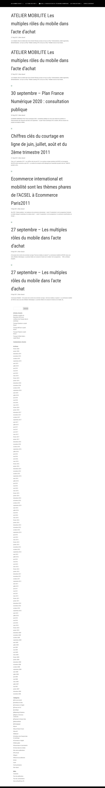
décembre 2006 (17, 691)
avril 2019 (15, 373)
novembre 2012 (17, 547)
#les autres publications (19, 750)
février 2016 (16, 464)
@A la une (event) (17, 700)
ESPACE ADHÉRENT (89, 3)
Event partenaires (17, 765)
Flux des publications (18, 776)
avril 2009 (15, 652)
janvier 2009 (16, 659)
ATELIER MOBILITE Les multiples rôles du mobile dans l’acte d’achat (39, 60)
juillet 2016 (16, 451)
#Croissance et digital (18, 740)
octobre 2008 (16, 667)
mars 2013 (15, 539)
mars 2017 (15, 434)
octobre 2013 (16, 530)
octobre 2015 (16, 473)
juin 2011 (15, 588)
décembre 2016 (17, 441)
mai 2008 (15, 679)
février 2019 (16, 378)
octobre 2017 (16, 417)
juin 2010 (15, 618)
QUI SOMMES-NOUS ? (16, 3)
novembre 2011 (17, 576)
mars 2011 (15, 596)
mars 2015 (15, 490)
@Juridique (16, 710)
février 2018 (16, 407)
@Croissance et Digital (18, 705)
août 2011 (15, 583)
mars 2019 (15, 375)
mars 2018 (15, 405)
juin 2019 (15, 368)
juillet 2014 (16, 510)
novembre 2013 (17, 527)
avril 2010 (15, 623)
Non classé (22, 37)
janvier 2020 (16, 351)
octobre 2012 (16, 549)
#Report (15, 755)
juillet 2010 (16, 615)
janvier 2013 (16, 544)
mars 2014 (15, 517)
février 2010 (16, 628)
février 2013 (16, 542)
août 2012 (15, 554)
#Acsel (15, 726)
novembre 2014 (17, 500)
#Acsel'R (15, 731)
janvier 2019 (16, 380)
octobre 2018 (16, 388)
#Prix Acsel (16, 753)
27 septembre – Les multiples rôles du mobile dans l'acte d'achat (39, 238)
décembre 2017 (17, 412)
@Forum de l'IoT (17, 707)
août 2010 (15, 613)
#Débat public (16, 743)
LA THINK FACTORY (30, 3)
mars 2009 (15, 654)
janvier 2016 (16, 466)
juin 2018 (15, 397)
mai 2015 (15, 486)
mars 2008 (15, 681)
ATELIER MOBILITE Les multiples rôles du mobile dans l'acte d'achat (39, 23)
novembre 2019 (17, 356)
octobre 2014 (16, 503)
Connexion (15, 773)
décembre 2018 (17, 383)
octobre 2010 (16, 608)
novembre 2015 (17, 471)
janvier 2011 (16, 601)
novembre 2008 (17, 664)
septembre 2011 (17, 581)
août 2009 (15, 642)
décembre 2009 (17, 632)
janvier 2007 (16, 689)
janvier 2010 (16, 630)
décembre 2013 (17, 525)
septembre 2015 (17, 476)
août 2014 (15, 508)
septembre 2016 (17, 449)
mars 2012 (15, 566)
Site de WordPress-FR (18, 781)
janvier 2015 (16, 495)
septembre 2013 (17, 532)
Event (14, 762)
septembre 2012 (17, 552)
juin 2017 (15, 427)
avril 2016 (15, 459)
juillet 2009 (16, 645)
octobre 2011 (16, 579)
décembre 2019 (17, 353)
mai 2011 (15, 591)
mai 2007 (15, 686)
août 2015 (15, 478)
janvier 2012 (16, 571)
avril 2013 (15, 537)
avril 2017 (15, 432)
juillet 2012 (16, 557)
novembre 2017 (17, 415)
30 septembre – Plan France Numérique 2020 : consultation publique (40, 101)
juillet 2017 (16, 424)
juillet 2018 (16, 395)
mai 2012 (15, 561)
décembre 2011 (17, 574)
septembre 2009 (17, 640)
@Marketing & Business (19, 712)
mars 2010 (15, 625)
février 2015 (16, 493)
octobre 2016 (16, 446)
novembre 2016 (17, 444)
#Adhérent (15, 734)
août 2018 (15, 393)
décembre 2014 (17, 498)
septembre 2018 (17, 390)
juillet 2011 (16, 586)
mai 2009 (15, 650)
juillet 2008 (16, 674)
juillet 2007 (16, 684)
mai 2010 (15, 620)
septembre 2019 (17, 361)
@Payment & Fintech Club (19, 719)
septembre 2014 (17, 505)
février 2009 (16, 657)
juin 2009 (15, 647)
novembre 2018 (17, 385)
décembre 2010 (17, 603)
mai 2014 (15, 512)
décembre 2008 (17, 662)
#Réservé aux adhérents (19, 757)
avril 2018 (15, 402)
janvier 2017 (16, 439)
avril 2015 (15, 488)
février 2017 (16, 437)
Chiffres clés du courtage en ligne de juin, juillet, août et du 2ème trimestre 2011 (39, 144)
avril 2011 (15, 593)
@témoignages (16, 724)
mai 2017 (15, 429)
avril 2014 (15, 515)
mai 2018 (15, 400)
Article (14, 760)
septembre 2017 (17, 419)
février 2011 (16, 598)
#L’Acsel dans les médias (19, 748)
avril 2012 (15, 564)
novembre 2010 (17, 605)
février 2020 (16, 348)
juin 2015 (15, 483)
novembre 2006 (17, 694)
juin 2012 (15, 559)
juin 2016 (15, 454)
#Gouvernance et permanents (20, 745)
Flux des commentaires (19, 778)
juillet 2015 (16, 481)
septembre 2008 (17, 669)
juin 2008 (15, 676)
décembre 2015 (17, 468)
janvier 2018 (16, 410)
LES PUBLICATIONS (75, 3)
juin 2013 (15, 535)
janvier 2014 (16, 522)
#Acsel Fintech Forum (18, 729)
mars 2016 (15, 461)
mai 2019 (15, 371)
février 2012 (16, 569)
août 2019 (15, 363)
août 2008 (15, 672)
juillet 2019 (16, 366)
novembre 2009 (17, 635)
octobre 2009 (16, 637)
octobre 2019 (16, 358)
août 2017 (15, 422)
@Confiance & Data (18, 702)
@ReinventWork (17, 721)
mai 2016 (15, 456)
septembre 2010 (17, 610)
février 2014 (16, 520)
